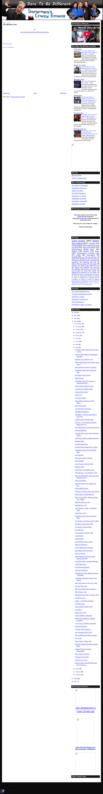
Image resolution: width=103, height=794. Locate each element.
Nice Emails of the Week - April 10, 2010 (87, 521)
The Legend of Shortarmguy (80, 185)
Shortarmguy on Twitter (78, 204)
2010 (75, 321)
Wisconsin (84, 272)
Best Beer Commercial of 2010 (84, 524)
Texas (75, 277)
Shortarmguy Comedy (78, 297)
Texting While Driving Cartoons (84, 547)
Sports (78, 255)
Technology (91, 255)
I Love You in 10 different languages (85, 623)
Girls (89, 257)
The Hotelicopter (80, 604)
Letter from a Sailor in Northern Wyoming (87, 438)
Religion (77, 267)
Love (83, 257)
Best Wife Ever (79, 530)
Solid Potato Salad (80, 564)
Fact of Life (78, 638)
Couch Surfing (79, 536)
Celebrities (86, 267)
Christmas (96, 258)
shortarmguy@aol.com (80, 218)
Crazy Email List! (86, 711)
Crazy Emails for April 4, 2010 (83, 606)
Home (35, 93)
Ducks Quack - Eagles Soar (83, 641)
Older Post (63, 93)
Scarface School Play (81, 444)
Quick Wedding (79, 461)
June (77, 341)
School (74, 274)
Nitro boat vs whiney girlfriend (83, 458)
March (77, 669)
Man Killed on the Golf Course (84, 550)
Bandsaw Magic (79, 441)
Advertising (75, 262)
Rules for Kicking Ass (81, 544)
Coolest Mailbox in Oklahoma (83, 615)
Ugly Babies (78, 610)
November (78, 326)
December (78, 324)
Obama (86, 251)
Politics (74, 251)
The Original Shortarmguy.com (80, 291)
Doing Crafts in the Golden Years (84, 470)
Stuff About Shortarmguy (79, 193)
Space (95, 269)
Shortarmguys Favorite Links (80, 282)
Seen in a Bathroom (81, 430)
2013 (75, 312)
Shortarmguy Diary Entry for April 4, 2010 (87, 595)
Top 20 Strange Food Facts (83, 409)
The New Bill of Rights (81, 392)
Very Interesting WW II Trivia (83, 632)
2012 (75, 315)
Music (97, 251)
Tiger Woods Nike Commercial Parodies (86, 561)
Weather (76, 260)
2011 (75, 318)
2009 (75, 678)
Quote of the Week (87, 265)
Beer (91, 282)
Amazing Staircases (81, 626)
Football (75, 257)
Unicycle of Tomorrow (81, 570)
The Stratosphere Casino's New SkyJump (87, 427)
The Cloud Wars (79, 113)
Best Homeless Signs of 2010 (83, 542)
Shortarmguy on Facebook (79, 201)
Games (79, 284)
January (77, 674)
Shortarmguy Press (84, 258)
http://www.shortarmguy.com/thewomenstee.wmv (35, 32)
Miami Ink (83, 277)
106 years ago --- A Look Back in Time (86, 473)
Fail (95, 262)
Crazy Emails (78, 241)
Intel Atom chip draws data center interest (87, 491)
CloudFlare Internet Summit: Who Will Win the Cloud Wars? (89, 116)
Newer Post (6, 93)
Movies (74, 258)
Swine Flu (85, 281)
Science (97, 274)
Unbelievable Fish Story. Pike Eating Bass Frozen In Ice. (89, 68)
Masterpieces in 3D (80, 505)
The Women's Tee (10, 24)
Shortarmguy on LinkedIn (79, 198)
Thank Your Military (80, 480)
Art (91, 281)
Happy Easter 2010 (80, 612)
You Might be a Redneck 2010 (84, 389)
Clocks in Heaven (80, 553)
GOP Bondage (79, 539)
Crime (85, 270)
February (78, 672)
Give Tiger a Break (80, 398)
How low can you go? (81, 660)
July (76, 338)
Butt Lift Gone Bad (80, 406)
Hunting (94, 270)
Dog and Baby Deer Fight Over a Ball (86, 635)
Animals (92, 243)
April (76, 347)
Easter (96, 282)
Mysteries (87, 269)
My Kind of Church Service (83, 375)
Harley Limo (78, 395)
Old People (93, 264)
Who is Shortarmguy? (78, 302)
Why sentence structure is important (85, 367)
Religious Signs (79, 467)
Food (97, 265)
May (76, 344)
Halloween (77, 269)
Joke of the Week (89, 247)
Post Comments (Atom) (18, 97)
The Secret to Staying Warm (83, 527)
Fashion (97, 275)
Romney (78, 281)
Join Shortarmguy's (85, 708)
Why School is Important (82, 654)
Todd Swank (77, 49)
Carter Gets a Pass (80, 513)
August (77, 335)
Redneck (74, 272)
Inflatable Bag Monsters (82, 412)
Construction (83, 264)
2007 (75, 681)
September (78, 332)
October (77, 329)
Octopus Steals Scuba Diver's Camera (86, 447)
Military (74, 264)
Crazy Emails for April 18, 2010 (84, 464)
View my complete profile (79, 178)
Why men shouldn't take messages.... (86, 589)
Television (96, 267)
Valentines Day (93, 277)
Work (91, 275)
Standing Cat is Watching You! (84, 359)
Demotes (74, 265)
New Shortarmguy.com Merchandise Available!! (85, 748)
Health (75, 275)
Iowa (80, 274)
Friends (90, 279)
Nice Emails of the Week (89, 260)
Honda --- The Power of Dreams (84, 601)
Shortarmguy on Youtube (79, 196)
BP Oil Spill (76, 270)
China (95, 281)
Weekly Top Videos (80, 65)
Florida (83, 279)
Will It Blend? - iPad (81, 592)
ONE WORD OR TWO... (82, 488)
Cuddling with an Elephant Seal (84, 419)
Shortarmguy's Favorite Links (88, 253)
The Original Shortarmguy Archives (82, 294)
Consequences (79, 455)
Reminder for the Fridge (82, 657)
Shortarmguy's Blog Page (79, 188)
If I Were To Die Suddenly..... (83, 629)
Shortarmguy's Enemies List (80, 299)
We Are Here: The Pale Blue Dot (84, 494)
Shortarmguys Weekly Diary (83, 249)
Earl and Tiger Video (81, 586)
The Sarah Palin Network (82, 567)
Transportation (77, 245)
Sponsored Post (87, 284)
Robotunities (78, 95)
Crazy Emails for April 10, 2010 (84, 533)
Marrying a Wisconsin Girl (82, 502)
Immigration (88, 274)
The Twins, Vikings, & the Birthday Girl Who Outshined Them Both (89, 52)
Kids (95, 257)
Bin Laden (93, 272)
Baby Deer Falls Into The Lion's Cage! (86, 583)
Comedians (75, 279)
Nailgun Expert (79, 378)
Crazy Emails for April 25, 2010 (84, 386)
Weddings (74, 284)
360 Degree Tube (79, 79)
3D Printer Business (80, 129)
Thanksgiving (83, 275)
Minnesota (86, 262)
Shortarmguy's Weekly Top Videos (82, 304)
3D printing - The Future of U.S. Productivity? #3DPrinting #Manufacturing (89, 132)
